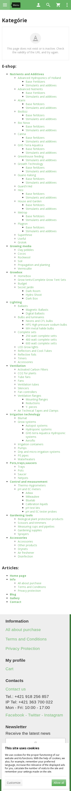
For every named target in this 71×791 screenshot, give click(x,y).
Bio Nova (24, 123)
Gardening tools (21, 515)
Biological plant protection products (40, 519)
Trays (21, 467)
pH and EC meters (29, 489)
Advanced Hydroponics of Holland (39, 78)
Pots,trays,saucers (23, 463)
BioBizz (22, 111)
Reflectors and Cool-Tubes (35, 351)
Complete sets (27, 332)
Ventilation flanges (29, 395)
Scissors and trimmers (32, 523)
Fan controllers (27, 392)
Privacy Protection (23, 648)
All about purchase (29, 583)
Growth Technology (30, 164)
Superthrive (25, 235)
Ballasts (23, 306)
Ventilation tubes (28, 384)
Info (13, 579)
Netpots (23, 478)
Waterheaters (26, 459)
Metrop (22, 212)
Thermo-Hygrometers (32, 485)
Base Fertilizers (35, 81)
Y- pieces (31, 407)
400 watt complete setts (41, 339)
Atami (21, 100)
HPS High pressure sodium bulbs (46, 324)
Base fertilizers (35, 104)
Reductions (33, 403)
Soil (20, 261)
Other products (27, 545)
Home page (18, 576)
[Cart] (58, 5)
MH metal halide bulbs (40, 328)
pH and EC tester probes (41, 511)
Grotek (22, 242)
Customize (14, 783)
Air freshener (26, 552)
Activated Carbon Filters (33, 369)
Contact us (16, 689)
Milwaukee (32, 496)
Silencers (23, 388)
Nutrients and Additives (27, 74)
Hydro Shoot (34, 295)
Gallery (15, 598)
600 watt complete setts (41, 343)
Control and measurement (29, 481)
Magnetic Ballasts (37, 309)
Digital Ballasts (35, 313)
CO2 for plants (27, 373)
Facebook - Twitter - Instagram (34, 715)
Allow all (59, 783)
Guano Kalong (27, 175)
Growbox (16, 272)
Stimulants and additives (41, 85)
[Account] (38, 5)
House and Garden (30, 201)
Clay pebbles (26, 250)
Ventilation (18, 366)
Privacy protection (29, 590)
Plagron (23, 223)
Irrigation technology (25, 414)
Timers (22, 358)
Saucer (22, 474)
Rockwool (24, 257)
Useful (22, 238)
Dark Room (33, 291)
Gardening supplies (30, 530)
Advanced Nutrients (30, 89)
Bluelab (30, 500)
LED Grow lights (28, 347)
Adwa (29, 493)
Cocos (22, 253)
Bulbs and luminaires (31, 317)
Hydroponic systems (39, 429)
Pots (21, 470)
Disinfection (25, 556)
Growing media (20, 246)
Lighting (16, 302)
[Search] (48, 5)
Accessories (25, 362)
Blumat (22, 418)
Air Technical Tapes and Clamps (38, 410)
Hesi (20, 190)
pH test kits (33, 508)
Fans (21, 381)
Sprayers (23, 534)
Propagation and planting (34, 265)
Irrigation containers (30, 444)
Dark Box (32, 298)
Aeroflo (30, 440)
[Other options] (67, 5)
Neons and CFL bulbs (39, 321)
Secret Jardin (26, 287)
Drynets (23, 549)
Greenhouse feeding (31, 156)
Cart (9, 668)
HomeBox (24, 276)
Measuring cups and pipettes (36, 526)
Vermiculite (25, 268)
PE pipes (23, 455)
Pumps (22, 448)
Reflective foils (27, 354)
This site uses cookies (22, 748)
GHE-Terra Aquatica (30, 145)
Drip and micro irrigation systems (39, 452)
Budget (22, 283)
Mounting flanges (37, 399)
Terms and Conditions (32, 587)
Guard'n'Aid (25, 186)
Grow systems (27, 422)
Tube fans (24, 377)
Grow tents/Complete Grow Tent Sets (42, 280)
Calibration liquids (37, 504)
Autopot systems (37, 425)
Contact (15, 602)
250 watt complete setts (41, 336)
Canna (22, 134)
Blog (13, 594)
